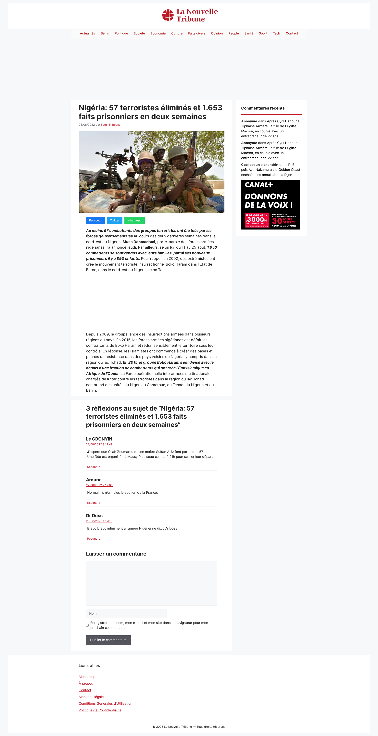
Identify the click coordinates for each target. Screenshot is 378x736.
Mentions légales (92, 697)
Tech (276, 33)
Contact (292, 33)
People (234, 33)
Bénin (105, 33)
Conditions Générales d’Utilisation (105, 703)
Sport (263, 33)
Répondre (93, 466)
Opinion (217, 33)
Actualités (87, 33)
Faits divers (197, 33)
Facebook (95, 220)
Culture (177, 33)
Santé (249, 33)
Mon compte (88, 677)
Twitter (114, 220)
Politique (121, 33)
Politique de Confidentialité (100, 710)
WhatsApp (135, 220)
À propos (86, 683)
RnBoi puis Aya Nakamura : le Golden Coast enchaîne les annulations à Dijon (270, 170)
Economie (158, 33)
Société (139, 33)
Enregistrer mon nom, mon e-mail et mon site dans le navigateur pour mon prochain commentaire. (149, 625)
